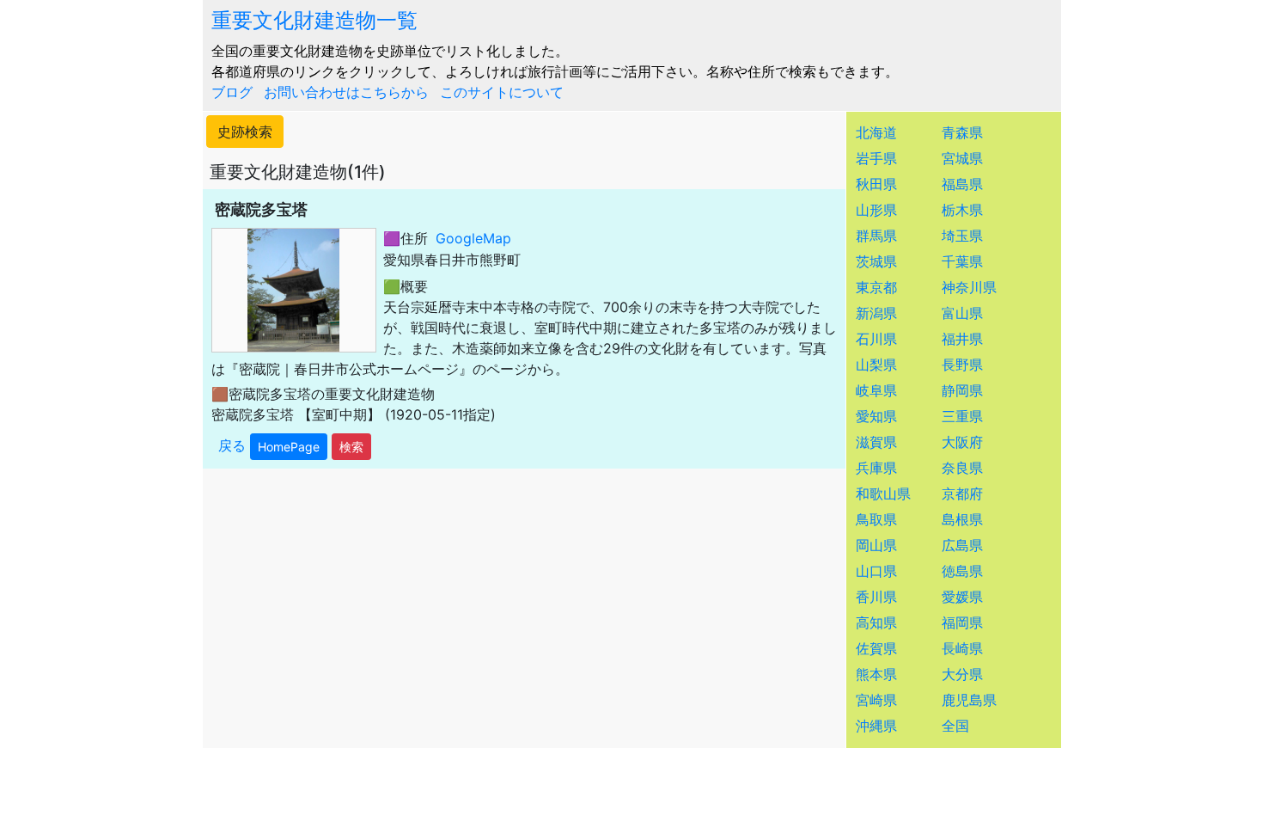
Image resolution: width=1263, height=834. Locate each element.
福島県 (962, 184)
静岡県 (962, 390)
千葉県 (962, 261)
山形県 (876, 209)
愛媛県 (962, 596)
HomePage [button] (289, 446)
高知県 (876, 622)
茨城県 (876, 261)
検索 (351, 446)
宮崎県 (876, 699)
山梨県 (876, 364)
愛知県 (876, 416)
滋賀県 (876, 442)
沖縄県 (876, 725)
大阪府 (962, 442)
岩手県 (876, 158)
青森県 (962, 132)
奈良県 (962, 467)
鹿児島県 (969, 699)
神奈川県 (969, 287)
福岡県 (962, 622)
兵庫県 (876, 467)
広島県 (962, 545)
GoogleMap (473, 238)
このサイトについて (502, 92)
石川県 (876, 338)
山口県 (876, 571)
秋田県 (876, 184)
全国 (955, 725)
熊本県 (876, 674)
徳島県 (962, 571)
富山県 (962, 313)
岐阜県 (876, 390)
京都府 (962, 493)
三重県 (962, 416)
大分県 (962, 674)
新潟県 (876, 313)
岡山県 (876, 545)
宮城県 (962, 158)
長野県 (962, 364)
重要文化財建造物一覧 (314, 20)
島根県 (962, 519)
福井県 (962, 338)
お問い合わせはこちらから (346, 92)
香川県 (876, 596)
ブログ (232, 92)
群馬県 (876, 235)
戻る (232, 445)
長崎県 (962, 648)
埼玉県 (962, 235)
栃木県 (962, 209)
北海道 (876, 132)
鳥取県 (876, 519)
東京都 (876, 287)
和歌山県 (883, 493)
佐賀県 (876, 648)
